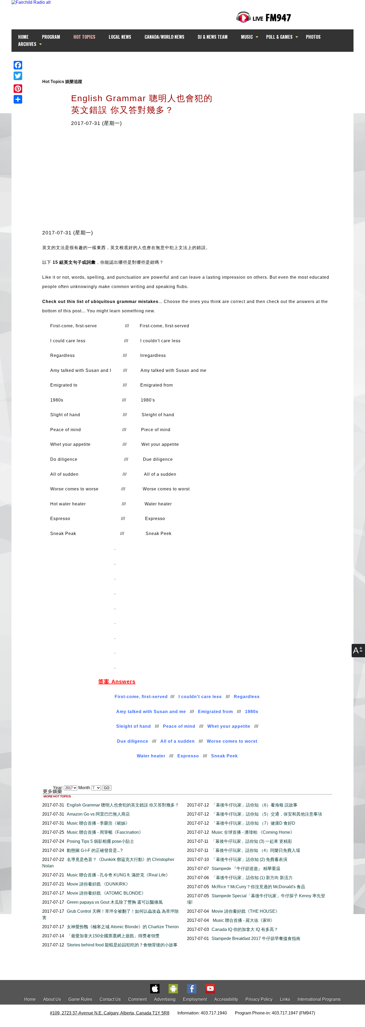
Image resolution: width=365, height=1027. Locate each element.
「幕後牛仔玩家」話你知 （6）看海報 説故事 (254, 805)
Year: (58, 787)
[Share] (18, 99)
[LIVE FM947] (264, 17)
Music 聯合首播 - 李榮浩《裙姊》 (98, 823)
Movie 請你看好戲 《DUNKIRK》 (98, 884)
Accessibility (226, 999)
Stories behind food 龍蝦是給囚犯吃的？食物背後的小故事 (122, 945)
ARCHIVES (27, 44)
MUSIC (247, 37)
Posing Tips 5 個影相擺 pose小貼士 (100, 841)
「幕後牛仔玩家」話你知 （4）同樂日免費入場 (255, 850)
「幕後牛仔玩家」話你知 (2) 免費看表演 (249, 859)
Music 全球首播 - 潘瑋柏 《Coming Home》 (253, 832)
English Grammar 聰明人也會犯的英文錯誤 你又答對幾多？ (123, 805)
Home (30, 999)
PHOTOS (313, 37)
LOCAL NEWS (120, 37)
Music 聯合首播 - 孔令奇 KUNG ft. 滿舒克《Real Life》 (118, 875)
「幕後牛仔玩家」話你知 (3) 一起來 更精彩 (251, 841)
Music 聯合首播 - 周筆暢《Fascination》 (105, 832)
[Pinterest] (18, 88)
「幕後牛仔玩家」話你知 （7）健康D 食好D (253, 823)
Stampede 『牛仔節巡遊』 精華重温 (246, 868)
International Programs (319, 999)
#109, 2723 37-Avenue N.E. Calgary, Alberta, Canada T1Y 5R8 (109, 1013)
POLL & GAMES (279, 37)
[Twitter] (18, 75)
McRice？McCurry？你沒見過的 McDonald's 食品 (258, 886)
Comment (137, 999)
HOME (23, 37)
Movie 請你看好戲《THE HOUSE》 (245, 911)
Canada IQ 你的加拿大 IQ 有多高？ (245, 929)
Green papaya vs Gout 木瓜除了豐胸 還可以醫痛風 (115, 902)
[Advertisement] (187, 62)
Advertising (165, 999)
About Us (52, 999)
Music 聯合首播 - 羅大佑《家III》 (243, 920)
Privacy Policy (259, 999)
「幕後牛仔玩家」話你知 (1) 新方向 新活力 (252, 877)
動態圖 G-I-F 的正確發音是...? (95, 850)
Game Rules (80, 999)
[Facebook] (18, 65)
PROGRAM (51, 37)
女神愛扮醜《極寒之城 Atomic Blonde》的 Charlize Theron (123, 926)
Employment (195, 999)
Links (285, 999)
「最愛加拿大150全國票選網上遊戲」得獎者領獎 (113, 936)
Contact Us (110, 999)
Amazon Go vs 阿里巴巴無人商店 (98, 814)
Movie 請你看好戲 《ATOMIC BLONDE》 (106, 893)
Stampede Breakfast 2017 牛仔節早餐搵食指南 (256, 938)
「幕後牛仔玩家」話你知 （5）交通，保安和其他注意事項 (267, 814)
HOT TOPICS (84, 37)
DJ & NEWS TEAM (213, 37)
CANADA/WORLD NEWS (164, 37)
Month (84, 787)
